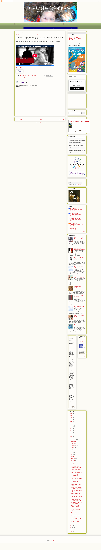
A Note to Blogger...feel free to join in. (76, 474)
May (72, 452)
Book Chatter (73, 208)
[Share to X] (49, 76)
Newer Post (19, 119)
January (73, 460)
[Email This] (47, 76)
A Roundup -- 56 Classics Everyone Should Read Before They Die (79, 239)
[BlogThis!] (48, 76)
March (72, 456)
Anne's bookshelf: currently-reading (79, 121)
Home (17, 24)
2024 (71, 417)
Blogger (53, 540)
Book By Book (73, 223)
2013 (71, 438)
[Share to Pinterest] (52, 76)
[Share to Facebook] (50, 76)
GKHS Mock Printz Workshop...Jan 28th (76, 467)
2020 (71, 425)
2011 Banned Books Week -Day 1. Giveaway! (79, 249)
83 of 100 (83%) (82, 354)
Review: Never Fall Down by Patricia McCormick (76, 488)
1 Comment (39, 75)
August (72, 447)
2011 (71, 527)
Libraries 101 (22, 77)
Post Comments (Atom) (43, 122)
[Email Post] (44, 75)
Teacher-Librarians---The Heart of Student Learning (76, 506)
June (72, 450)
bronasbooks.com (74, 213)
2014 (71, 436)
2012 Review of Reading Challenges (76, 522)
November (73, 441)
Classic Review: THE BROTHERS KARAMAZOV (78, 297)
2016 (71, 432)
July (72, 449)
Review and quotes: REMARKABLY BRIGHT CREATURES (75, 38)
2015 (71, 434)
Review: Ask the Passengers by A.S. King (75, 481)
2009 (71, 531)
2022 (71, 421)
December (73, 439)
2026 (71, 413)
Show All (84, 231)
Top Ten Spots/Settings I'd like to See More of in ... (76, 478)
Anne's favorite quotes (71, 338)
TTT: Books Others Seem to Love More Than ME (79, 276)
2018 (71, 428)
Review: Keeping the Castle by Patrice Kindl (76, 500)
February (73, 458)
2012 (71, 525)
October (73, 443)
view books (83, 356)
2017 (71, 430)
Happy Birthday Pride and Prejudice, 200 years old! (76, 463)
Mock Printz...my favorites (76, 472)
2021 (71, 423)
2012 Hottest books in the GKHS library (76, 503)
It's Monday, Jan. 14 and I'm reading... (76, 491)
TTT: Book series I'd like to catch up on (79, 325)
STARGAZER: (73, 228)
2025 (71, 415)
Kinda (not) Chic (73, 229)
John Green (70, 403)
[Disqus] (40, 97)
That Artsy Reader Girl (75, 218)
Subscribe (77, 88)
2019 (71, 426)
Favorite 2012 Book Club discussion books (76, 519)
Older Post (61, 119)
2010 (71, 529)
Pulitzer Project (52, 24)
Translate (79, 184)
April (72, 454)
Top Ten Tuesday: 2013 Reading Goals (76, 510)
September (73, 445)
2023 (71, 419)
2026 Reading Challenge (82, 342)
